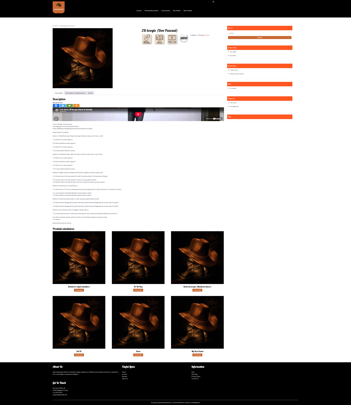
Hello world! (234, 70)
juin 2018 (233, 55)
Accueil (139, 10)
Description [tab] (59, 93)
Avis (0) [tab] (90, 93)
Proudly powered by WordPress (161, 402)
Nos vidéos (177, 10)
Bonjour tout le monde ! (237, 74)
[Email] (69, 105)
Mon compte (188, 10)
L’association (166, 10)
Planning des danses (151, 10)
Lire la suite (79, 290)
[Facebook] (56, 105)
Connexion (233, 88)
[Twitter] (63, 105)
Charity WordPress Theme (180, 402)
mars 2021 (233, 52)
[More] (76, 105)
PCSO (207, 35)
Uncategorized (234, 106)
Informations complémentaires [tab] (75, 93)
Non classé (233, 102)
